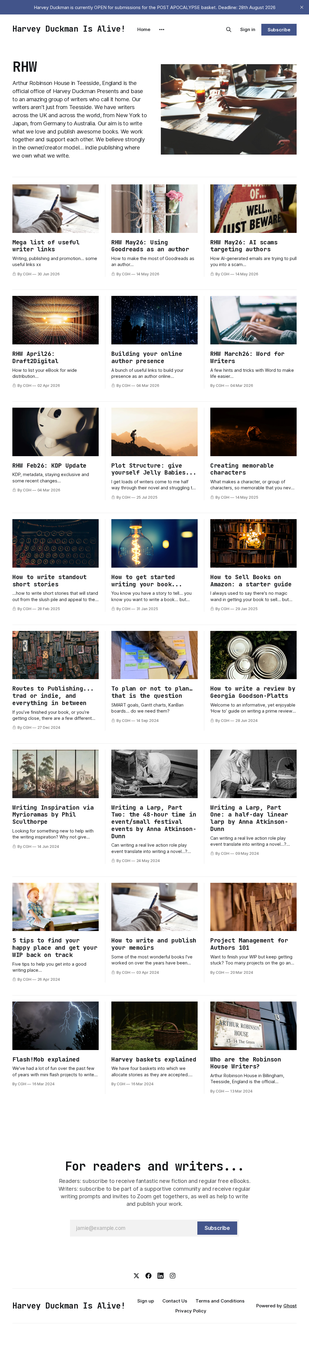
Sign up (145, 1301)
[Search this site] (229, 29)
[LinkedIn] (161, 1276)
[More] (162, 29)
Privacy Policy (190, 1311)
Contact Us (174, 1301)
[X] (136, 1276)
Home (143, 29)
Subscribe (279, 30)
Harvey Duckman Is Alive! (69, 29)
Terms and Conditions (220, 1301)
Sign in (247, 29)
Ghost (290, 1306)
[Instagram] (173, 1276)
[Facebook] (148, 1276)
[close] (302, 7)
